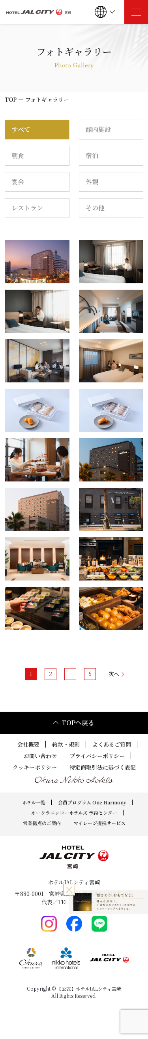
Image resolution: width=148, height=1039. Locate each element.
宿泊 (92, 155)
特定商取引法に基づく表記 (102, 767)
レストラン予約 (129, 1020)
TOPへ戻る (78, 722)
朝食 (17, 155)
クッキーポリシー (35, 767)
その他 (95, 207)
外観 (92, 181)
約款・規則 (66, 744)
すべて (20, 129)
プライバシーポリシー (97, 756)
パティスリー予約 (43, 1033)
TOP (11, 99)
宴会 (17, 181)
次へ (113, 674)
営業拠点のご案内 (42, 822)
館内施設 (98, 129)
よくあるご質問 (111, 744)
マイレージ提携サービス (99, 822)
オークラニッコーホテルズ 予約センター (74, 812)
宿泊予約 (31, 1020)
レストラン (27, 207)
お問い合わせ (40, 756)
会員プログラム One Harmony (92, 802)
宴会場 (80, 1020)
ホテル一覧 (33, 802)
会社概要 (28, 744)
